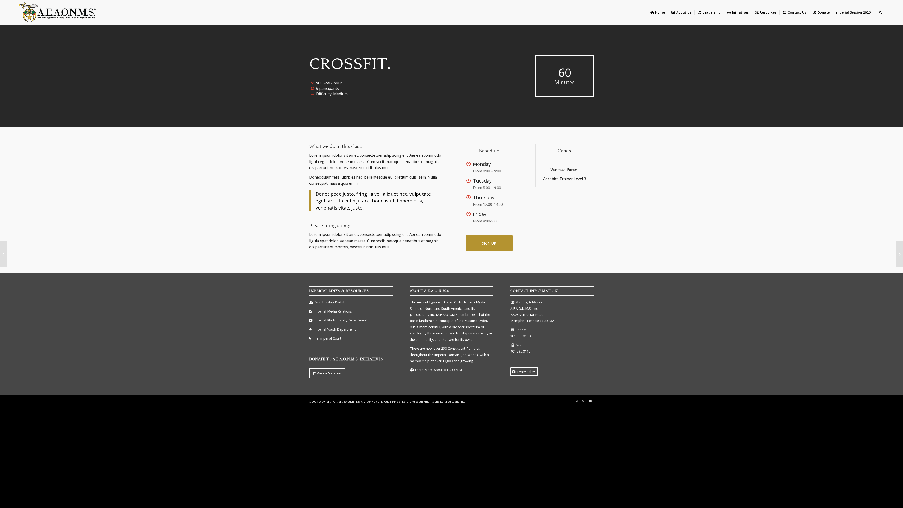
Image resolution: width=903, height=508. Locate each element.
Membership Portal (329, 302)
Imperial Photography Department (340, 320)
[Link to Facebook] (569, 401)
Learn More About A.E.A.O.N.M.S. (440, 370)
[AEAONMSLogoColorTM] (57, 12)
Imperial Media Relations (333, 311)
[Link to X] (583, 401)
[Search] (880, 12)
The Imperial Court (326, 338)
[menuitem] (657, 12)
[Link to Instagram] (576, 401)
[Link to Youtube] (590, 401)
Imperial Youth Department (335, 329)
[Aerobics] (3, 254)
